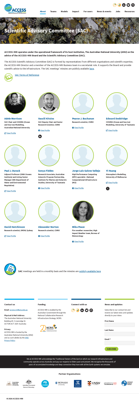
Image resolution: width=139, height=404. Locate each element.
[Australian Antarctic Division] (126, 383)
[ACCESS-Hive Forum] (114, 5)
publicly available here (90, 271)
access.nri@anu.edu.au (19, 310)
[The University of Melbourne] (77, 383)
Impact (75, 11)
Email (108, 339)
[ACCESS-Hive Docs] (119, 5)
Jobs (118, 11)
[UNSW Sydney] (94, 383)
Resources (130, 11)
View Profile (11, 133)
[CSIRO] (45, 383)
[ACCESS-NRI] (15, 8)
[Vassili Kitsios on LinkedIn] (40, 137)
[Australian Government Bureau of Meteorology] (29, 383)
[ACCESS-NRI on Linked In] (124, 5)
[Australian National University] (12, 383)
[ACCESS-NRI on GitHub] (133, 5)
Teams (53, 11)
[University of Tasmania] (110, 383)
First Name (109, 321)
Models (64, 11)
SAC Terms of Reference (27, 75)
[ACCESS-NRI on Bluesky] (128, 5)
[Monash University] (61, 383)
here (91, 68)
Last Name (109, 330)
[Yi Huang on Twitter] (107, 189)
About (43, 11)
